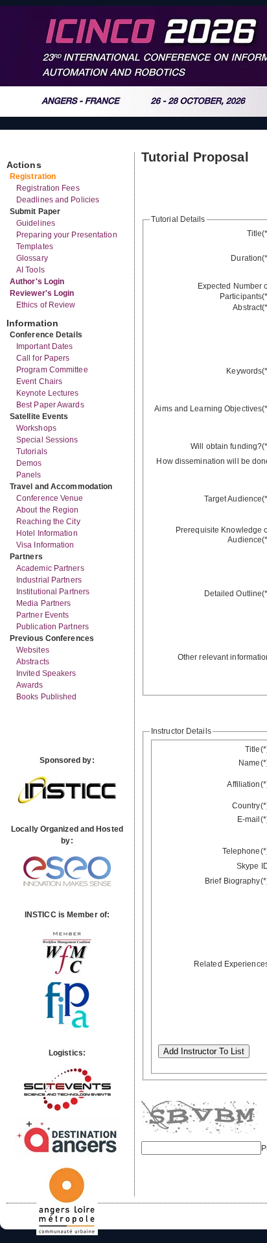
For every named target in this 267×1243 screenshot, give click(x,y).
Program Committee (52, 369)
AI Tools (30, 269)
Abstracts (32, 661)
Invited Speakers (46, 673)
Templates (34, 246)
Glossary (32, 258)
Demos (29, 463)
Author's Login (37, 281)
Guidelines (35, 223)
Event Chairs (39, 381)
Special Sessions (47, 439)
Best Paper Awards (50, 404)
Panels (28, 474)
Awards (29, 685)
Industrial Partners (49, 580)
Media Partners (43, 603)
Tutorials (31, 451)
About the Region (47, 509)
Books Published (46, 696)
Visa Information (45, 544)
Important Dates (44, 346)
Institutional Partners (52, 591)
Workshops (36, 428)
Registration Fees (48, 188)
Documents (20, 147)
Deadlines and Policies (57, 199)
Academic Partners (50, 568)
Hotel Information (47, 533)
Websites (32, 650)
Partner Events (42, 615)
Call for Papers (43, 358)
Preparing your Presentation (66, 234)
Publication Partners (52, 626)
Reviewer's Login (42, 293)
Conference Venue (50, 498)
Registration (33, 176)
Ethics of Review (46, 304)
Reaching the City (48, 521)
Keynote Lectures (47, 393)
